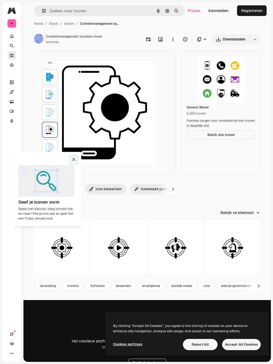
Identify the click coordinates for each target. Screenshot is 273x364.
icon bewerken (108, 189)
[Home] (11, 36)
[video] (118, 248)
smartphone (151, 286)
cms (206, 286)
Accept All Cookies (241, 344)
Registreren (251, 10)
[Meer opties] (172, 39)
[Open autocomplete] (41, 11)
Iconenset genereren (159, 189)
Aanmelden (218, 10)
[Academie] (11, 343)
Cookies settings (127, 344)
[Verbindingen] (11, 334)
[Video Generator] (11, 111)
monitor (73, 286)
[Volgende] (173, 189)
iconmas (52, 42)
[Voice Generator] (11, 120)
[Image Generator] (11, 101)
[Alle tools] (11, 82)
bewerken (123, 286)
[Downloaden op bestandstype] (202, 39)
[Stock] (11, 55)
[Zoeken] (11, 46)
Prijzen (194, 10)
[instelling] (62, 248)
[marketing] (175, 248)
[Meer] (11, 353)
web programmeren (236, 286)
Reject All (200, 344)
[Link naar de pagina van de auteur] (39, 39)
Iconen (69, 24)
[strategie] (232, 248)
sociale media (181, 286)
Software (97, 286)
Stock (53, 24)
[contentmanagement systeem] (50, 77)
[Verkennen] (11, 65)
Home (38, 24)
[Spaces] (11, 92)
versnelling (48, 286)
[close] (73, 160)
